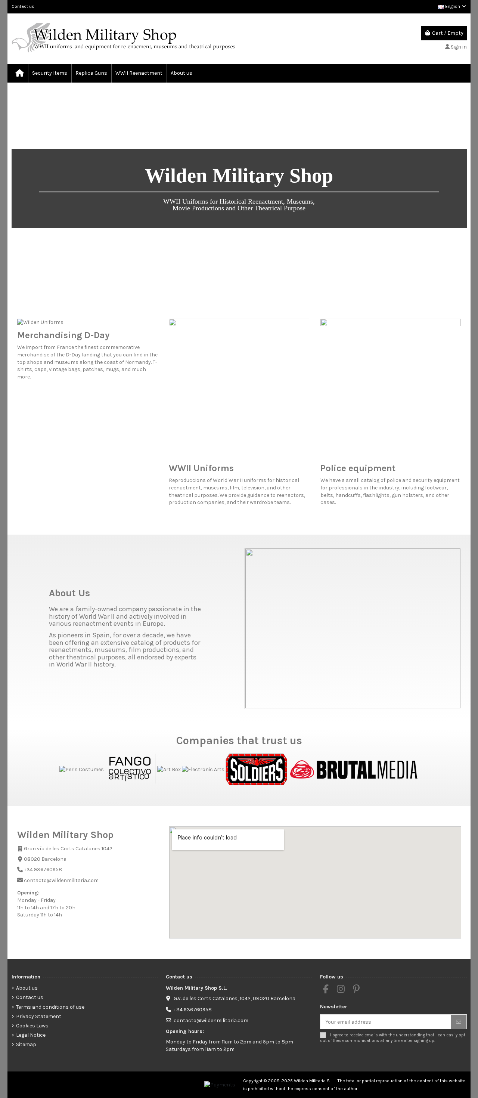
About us (27, 988)
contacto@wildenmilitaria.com (211, 1020)
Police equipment (357, 468)
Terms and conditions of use (50, 1007)
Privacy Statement (38, 1016)
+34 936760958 (193, 1009)
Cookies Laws (32, 1026)
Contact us (23, 6)
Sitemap (26, 1044)
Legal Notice (31, 1035)
